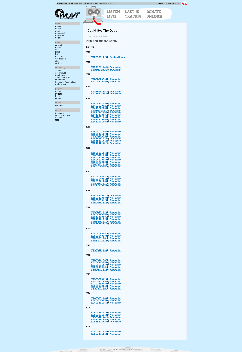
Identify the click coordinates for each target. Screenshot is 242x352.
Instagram (59, 113)
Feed (57, 120)
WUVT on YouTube (62, 115)
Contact (58, 45)
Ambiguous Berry (174, 3)
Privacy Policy (137, 349)
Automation (115, 67)
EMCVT (58, 47)
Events (58, 26)
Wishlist (58, 63)
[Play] (90, 12)
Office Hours (60, 56)
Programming (61, 33)
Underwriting (60, 84)
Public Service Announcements (62, 76)
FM (56, 50)
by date (58, 94)
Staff (57, 61)
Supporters (60, 80)
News (57, 31)
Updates (59, 38)
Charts (58, 98)
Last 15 (58, 92)
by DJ (57, 96)
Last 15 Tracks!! (133, 14)
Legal (57, 52)
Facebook (59, 118)
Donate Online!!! (155, 14)
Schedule (59, 106)
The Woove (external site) (66, 82)
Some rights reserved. (125, 349)
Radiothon (59, 35)
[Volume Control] (97, 12)
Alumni (58, 71)
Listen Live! (113, 14)
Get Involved (60, 73)
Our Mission (60, 59)
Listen (57, 54)
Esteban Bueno (117, 57)
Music (58, 29)
